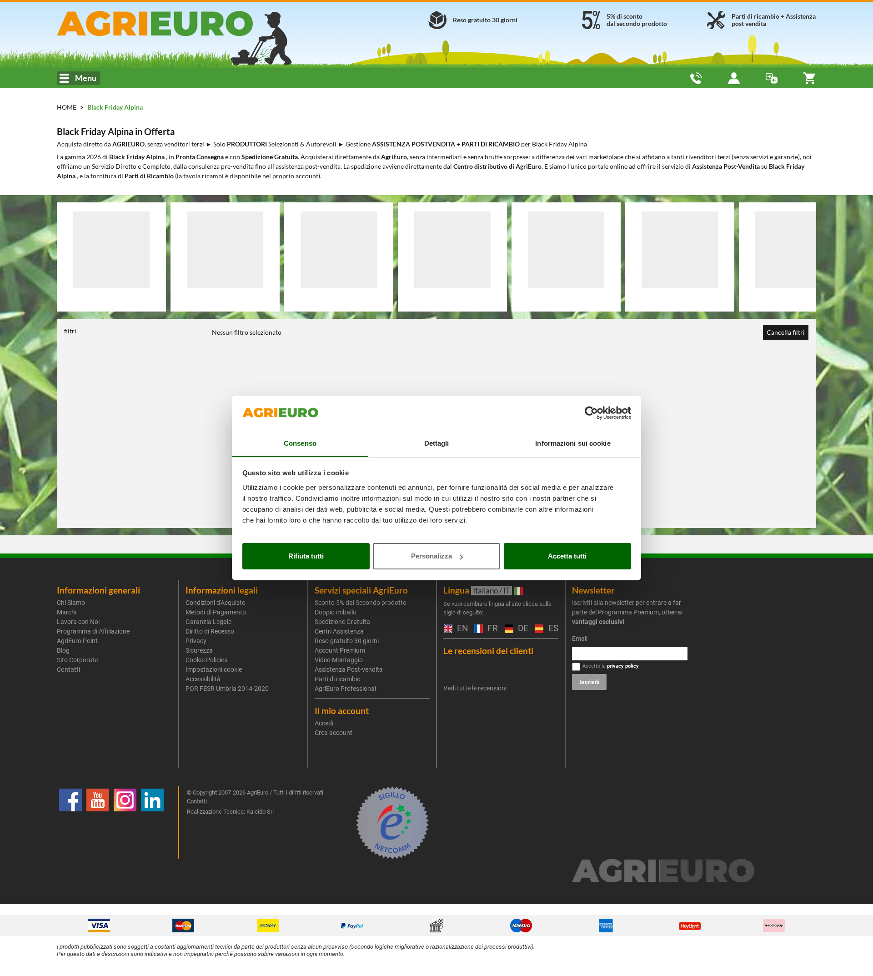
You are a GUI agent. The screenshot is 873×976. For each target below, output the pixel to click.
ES (552, 629)
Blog (63, 650)
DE (522, 629)
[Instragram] (125, 822)
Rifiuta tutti (306, 556)
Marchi (66, 612)
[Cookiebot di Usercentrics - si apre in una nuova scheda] (591, 413)
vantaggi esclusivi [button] (598, 621)
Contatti (68, 669)
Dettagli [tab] (436, 443)
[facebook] (70, 822)
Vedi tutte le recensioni (475, 688)
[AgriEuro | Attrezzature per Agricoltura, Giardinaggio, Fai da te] (179, 23)
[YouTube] (97, 822)
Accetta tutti (567, 556)
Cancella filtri (786, 332)
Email (579, 638)
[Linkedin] (152, 822)
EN (461, 629)
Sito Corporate (77, 660)
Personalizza (431, 556)
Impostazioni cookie (214, 669)
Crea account (333, 732)
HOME (66, 107)
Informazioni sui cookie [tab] (572, 443)
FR (491, 629)
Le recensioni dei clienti (488, 650)
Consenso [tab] (300, 443)
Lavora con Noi (78, 621)
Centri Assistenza (339, 631)
